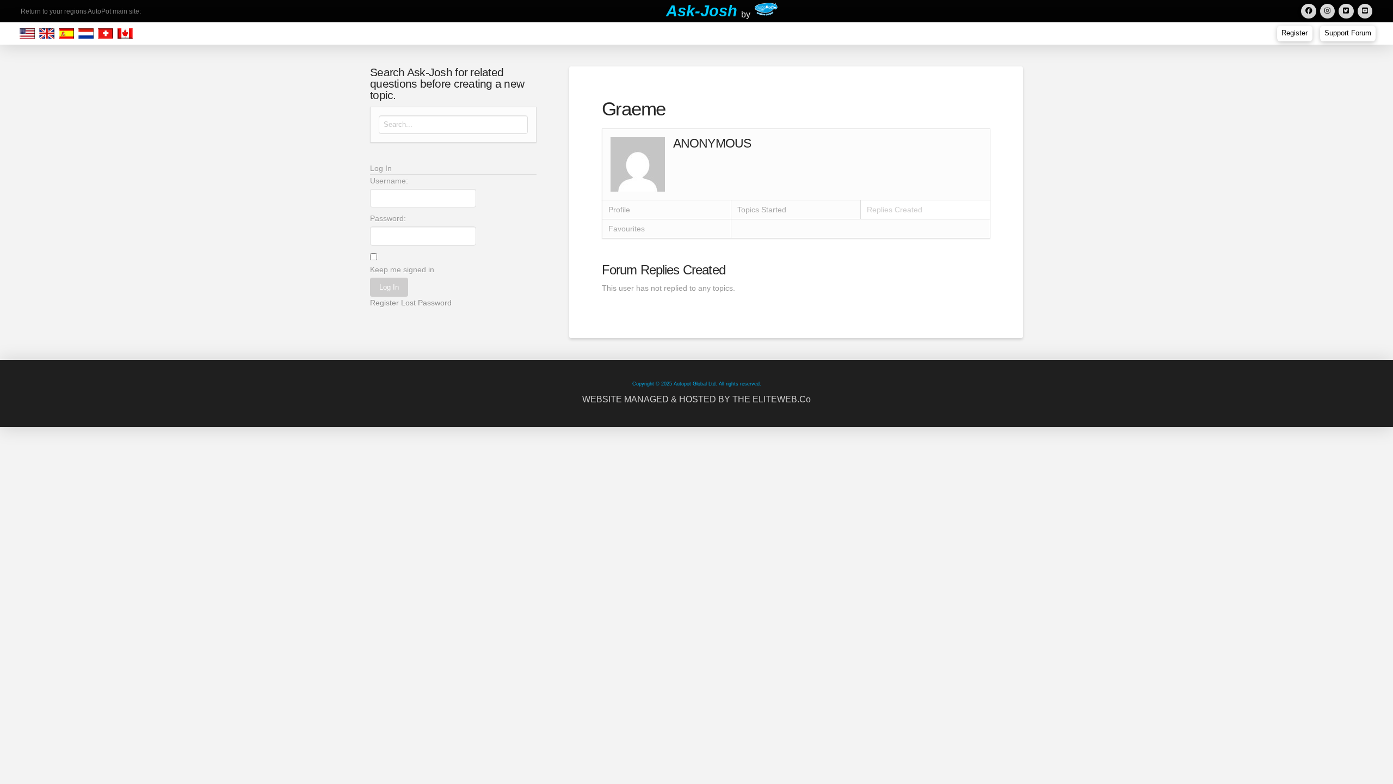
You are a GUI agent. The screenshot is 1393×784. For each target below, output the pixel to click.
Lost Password (426, 302)
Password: (388, 218)
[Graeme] (638, 164)
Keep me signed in (402, 269)
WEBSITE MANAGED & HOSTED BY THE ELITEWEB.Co (696, 399)
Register (384, 302)
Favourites (626, 228)
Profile (619, 209)
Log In (389, 287)
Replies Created (894, 209)
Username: (389, 180)
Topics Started (761, 209)
